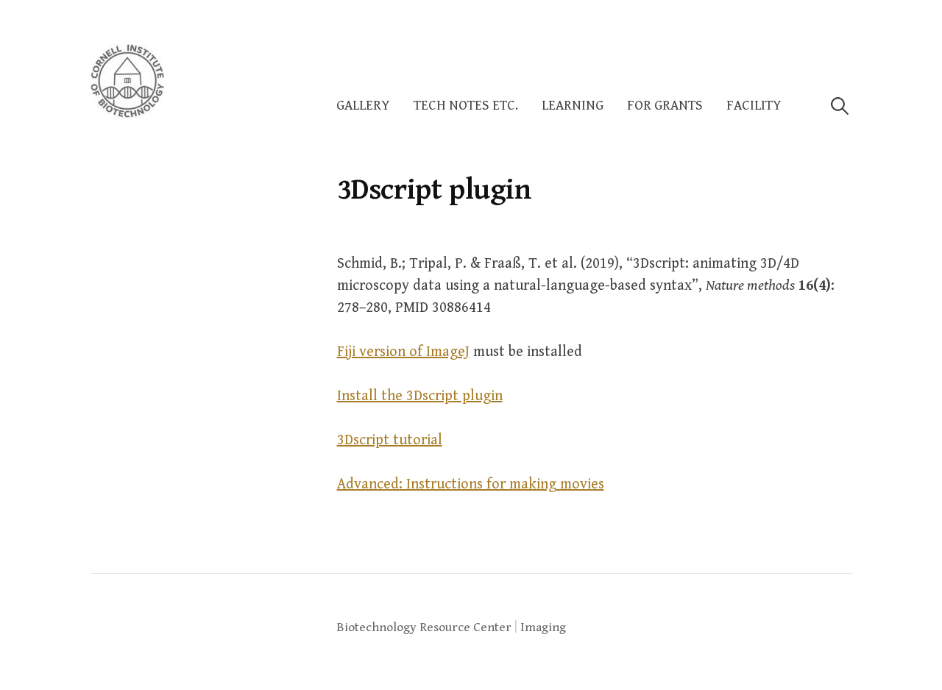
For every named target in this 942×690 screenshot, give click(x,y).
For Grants (665, 105)
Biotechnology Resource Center (423, 627)
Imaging (543, 627)
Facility (754, 105)
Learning (572, 105)
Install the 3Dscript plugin (420, 396)
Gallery (363, 105)
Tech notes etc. (466, 105)
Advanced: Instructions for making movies (470, 484)
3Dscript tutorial (389, 440)
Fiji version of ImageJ (403, 352)
